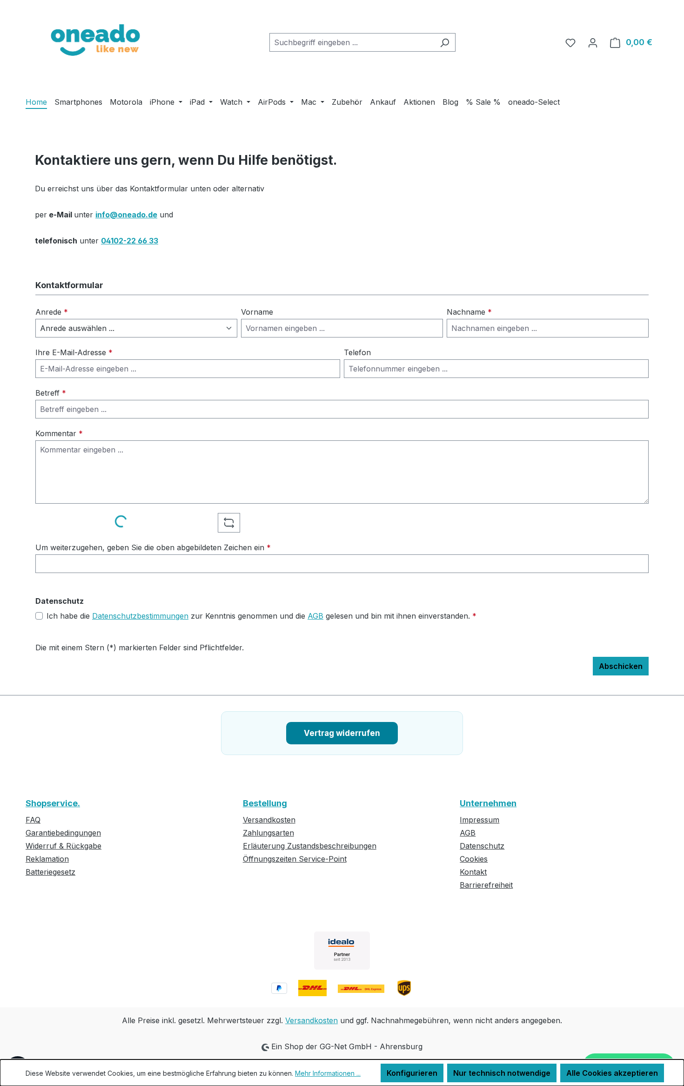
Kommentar (59, 433)
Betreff (50, 393)
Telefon (357, 352)
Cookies (474, 858)
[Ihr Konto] (593, 42)
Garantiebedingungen (63, 832)
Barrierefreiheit (486, 885)
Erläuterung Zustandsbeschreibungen (309, 845)
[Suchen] (445, 42)
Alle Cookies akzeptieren (612, 1073)
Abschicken (621, 666)
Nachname (469, 312)
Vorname (257, 312)
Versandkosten (269, 819)
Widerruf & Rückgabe (63, 845)
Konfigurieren (412, 1073)
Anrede (51, 312)
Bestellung (265, 803)
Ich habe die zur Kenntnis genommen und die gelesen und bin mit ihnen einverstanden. (261, 616)
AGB (315, 616)
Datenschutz (482, 845)
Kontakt (473, 872)
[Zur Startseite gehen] (95, 41)
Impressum (479, 819)
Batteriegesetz (50, 872)
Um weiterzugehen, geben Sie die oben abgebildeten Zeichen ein (153, 547)
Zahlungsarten (268, 832)
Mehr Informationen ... (328, 1073)
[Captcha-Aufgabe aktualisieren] (229, 523)
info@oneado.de (126, 214)
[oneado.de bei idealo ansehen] (342, 950)
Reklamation (47, 858)
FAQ (33, 819)
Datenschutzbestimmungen (140, 616)
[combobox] (351, 42)
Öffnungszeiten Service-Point (295, 858)
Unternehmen (488, 803)
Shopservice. (53, 803)
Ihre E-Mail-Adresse (74, 352)
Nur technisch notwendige (501, 1073)
